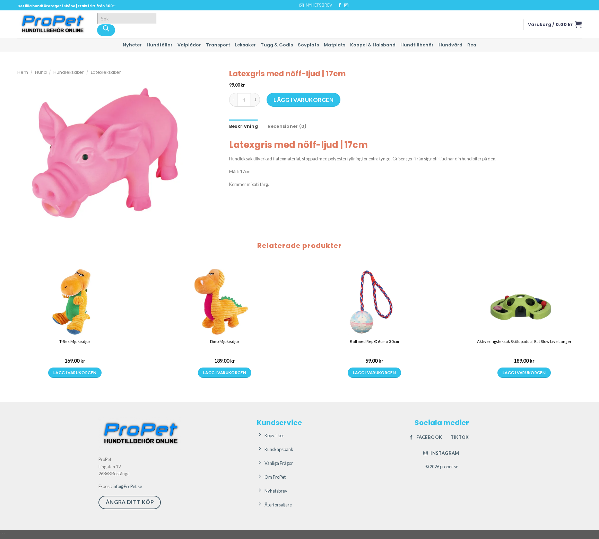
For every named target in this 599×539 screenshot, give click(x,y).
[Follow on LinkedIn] (359, 5)
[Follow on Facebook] (340, 5)
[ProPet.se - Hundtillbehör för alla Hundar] (52, 24)
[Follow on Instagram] (346, 5)
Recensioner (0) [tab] (287, 126)
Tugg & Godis (277, 45)
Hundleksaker (68, 72)
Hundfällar (160, 45)
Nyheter (132, 45)
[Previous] (7, 324)
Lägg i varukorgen (303, 99)
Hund (41, 72)
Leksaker (245, 45)
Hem (22, 72)
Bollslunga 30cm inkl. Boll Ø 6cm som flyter (18, 349)
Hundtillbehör (417, 45)
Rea (471, 45)
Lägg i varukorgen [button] (16, 382)
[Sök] (106, 30)
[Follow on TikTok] (353, 5)
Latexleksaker (106, 72)
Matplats (334, 45)
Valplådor (189, 45)
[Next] (26, 324)
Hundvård (450, 45)
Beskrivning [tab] (243, 126)
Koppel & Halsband (373, 45)
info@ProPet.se (127, 490)
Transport (218, 45)
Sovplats (308, 45)
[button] (316, 5)
